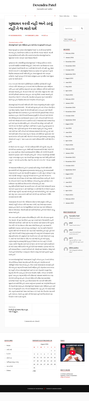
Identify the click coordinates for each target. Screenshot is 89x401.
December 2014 (70, 107)
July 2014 (68, 128)
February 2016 (70, 53)
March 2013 (69, 195)
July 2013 (68, 178)
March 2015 (69, 95)
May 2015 (69, 86)
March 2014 (69, 145)
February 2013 (70, 199)
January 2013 (70, 203)
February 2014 (70, 149)
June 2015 (69, 82)
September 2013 (71, 170)
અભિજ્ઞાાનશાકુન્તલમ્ (13, 362)
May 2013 (69, 186)
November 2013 (70, 161)
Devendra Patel (44, 5)
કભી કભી (9, 349)
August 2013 (69, 174)
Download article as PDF (16, 42)
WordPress (39, 388)
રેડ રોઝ (9, 354)
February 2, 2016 (32, 35)
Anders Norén (56, 388)
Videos (75, 16)
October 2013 (70, 165)
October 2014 (70, 115)
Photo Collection (64, 16)
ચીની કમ (45, 35)
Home (8, 345)
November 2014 (70, 111)
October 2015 (70, 70)
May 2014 (69, 136)
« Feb (34, 371)
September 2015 (71, 74)
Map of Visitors (65, 377)
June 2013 (69, 182)
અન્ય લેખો (10, 366)
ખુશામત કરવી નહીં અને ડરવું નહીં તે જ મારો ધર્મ (31, 26)
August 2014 (69, 124)
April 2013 (69, 190)
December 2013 (70, 157)
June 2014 (69, 132)
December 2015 (70, 61)
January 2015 (70, 103)
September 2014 (71, 120)
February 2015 (70, 99)
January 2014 (70, 153)
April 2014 (69, 140)
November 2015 (70, 66)
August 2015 (69, 78)
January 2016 (70, 57)
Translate (74, 40)
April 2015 (69, 90)
